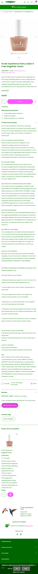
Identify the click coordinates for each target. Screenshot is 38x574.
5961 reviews (22, 7)
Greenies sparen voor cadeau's (14, 118)
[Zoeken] (24, 2)
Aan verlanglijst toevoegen (16, 384)
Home (10, 12)
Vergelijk (7, 383)
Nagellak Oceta (6, 453)
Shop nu (20, 101)
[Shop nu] (10, 494)
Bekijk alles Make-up (8, 73)
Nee (26, 568)
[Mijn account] (28, 2)
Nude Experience (19, 71)
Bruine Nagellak (8, 419)
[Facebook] (17, 534)
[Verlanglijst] (32, 2)
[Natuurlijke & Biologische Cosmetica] (10, 2)
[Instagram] (21, 534)
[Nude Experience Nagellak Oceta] (9, 441)
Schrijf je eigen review (10, 405)
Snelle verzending (9, 116)
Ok (17, 568)
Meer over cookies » (19, 572)
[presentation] (2, 37)
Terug (5, 12)
